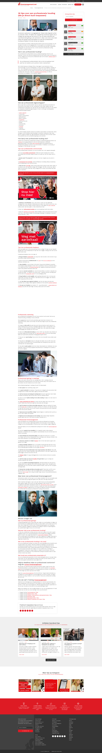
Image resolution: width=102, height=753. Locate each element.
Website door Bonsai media (57, 751)
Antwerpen (71, 723)
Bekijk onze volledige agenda (74, 54)
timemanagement (53, 426)
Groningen (71, 730)
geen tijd (24, 406)
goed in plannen (22, 112)
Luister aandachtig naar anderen (27, 401)
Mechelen (70, 735)
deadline (35, 458)
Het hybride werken (38, 727)
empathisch (21, 119)
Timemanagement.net (38, 7)
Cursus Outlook (37, 736)
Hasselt (70, 731)
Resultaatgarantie (55, 731)
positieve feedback (53, 282)
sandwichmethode (34, 267)
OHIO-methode (51, 205)
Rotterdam (71, 737)
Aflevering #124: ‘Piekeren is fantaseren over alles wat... (48, 644)
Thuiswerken (37, 731)
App (83, 1)
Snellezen (37, 724)
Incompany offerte (70, 1)
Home (31, 7)
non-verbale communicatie (29, 152)
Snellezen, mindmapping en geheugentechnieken (38, 595)
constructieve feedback (43, 534)
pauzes (36, 440)
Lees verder (21, 654)
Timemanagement (40, 580)
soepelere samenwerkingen (41, 71)
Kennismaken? (78, 4)
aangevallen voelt (30, 273)
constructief (30, 256)
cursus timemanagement (32, 564)
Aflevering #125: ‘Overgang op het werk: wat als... (27, 644)
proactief (21, 126)
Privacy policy (54, 730)
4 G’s (39, 260)
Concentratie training (38, 739)
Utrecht (70, 738)
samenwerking (50, 172)
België (70, 724)
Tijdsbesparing (37, 740)
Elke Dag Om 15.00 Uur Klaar (47, 484)
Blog (37, 592)
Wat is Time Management (56, 723)
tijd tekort (42, 447)
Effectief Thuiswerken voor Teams (34, 599)
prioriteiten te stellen (22, 487)
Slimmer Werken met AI (39, 722)
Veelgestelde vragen (55, 733)
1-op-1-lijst (28, 165)
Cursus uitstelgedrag (38, 742)
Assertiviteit (29, 596)
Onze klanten (54, 724)
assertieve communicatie (29, 211)
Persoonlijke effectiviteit (39, 726)
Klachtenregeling (55, 726)
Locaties (53, 727)
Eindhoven (71, 727)
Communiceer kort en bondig (25, 161)
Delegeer (22, 455)
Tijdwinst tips (71, 4)
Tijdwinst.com (46, 751)
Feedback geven (30, 593)
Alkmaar (70, 720)
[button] (25, 685)
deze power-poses (41, 333)
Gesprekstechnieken (31, 597)
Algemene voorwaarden (56, 720)
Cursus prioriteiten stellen (39, 743)
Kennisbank (64, 4)
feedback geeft (52, 56)
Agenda (59, 4)
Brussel (70, 726)
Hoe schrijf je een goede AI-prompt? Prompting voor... (73, 644)
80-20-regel (25, 472)
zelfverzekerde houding (29, 209)
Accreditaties (54, 722)
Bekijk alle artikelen (51, 659)
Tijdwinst (20, 142)
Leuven (70, 733)
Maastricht (71, 734)
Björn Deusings (36, 143)
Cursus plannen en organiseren (40, 744)
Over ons (78, 1)
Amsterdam (71, 722)
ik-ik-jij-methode (47, 260)
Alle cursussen (53, 4)
